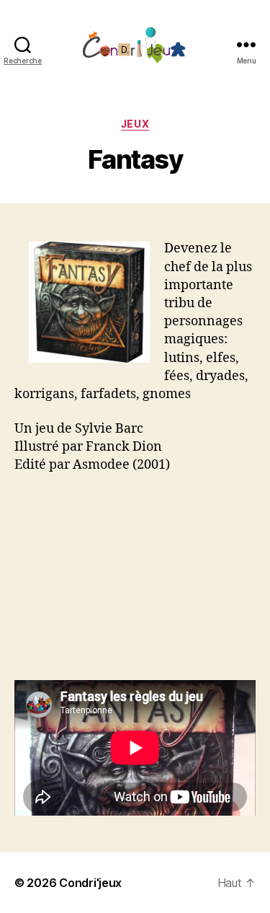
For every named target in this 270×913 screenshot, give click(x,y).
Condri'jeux (90, 882)
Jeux (135, 124)
